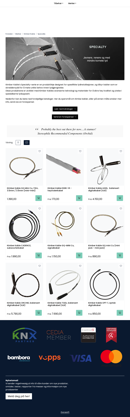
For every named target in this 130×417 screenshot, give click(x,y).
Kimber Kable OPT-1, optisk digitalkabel (102, 304)
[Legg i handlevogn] (38, 198)
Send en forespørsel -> (65, 116)
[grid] (27, 142)
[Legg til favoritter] (39, 151)
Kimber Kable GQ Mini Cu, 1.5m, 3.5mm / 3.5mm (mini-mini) (22, 189)
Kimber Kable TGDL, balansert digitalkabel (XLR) (63, 304)
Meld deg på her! (19, 396)
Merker (71, 3)
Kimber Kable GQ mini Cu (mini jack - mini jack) (104, 246)
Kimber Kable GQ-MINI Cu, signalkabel (61, 246)
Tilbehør (58, 3)
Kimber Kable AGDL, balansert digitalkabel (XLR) (103, 189)
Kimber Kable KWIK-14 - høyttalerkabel (60, 189)
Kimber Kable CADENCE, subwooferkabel (19, 246)
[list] (18, 142)
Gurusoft (65, 412)
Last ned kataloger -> (65, 108)
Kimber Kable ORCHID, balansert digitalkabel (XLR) (23, 304)
